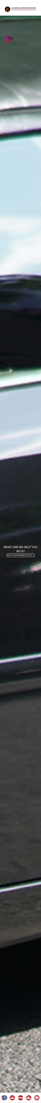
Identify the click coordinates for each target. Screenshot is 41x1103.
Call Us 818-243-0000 (13, 1)
